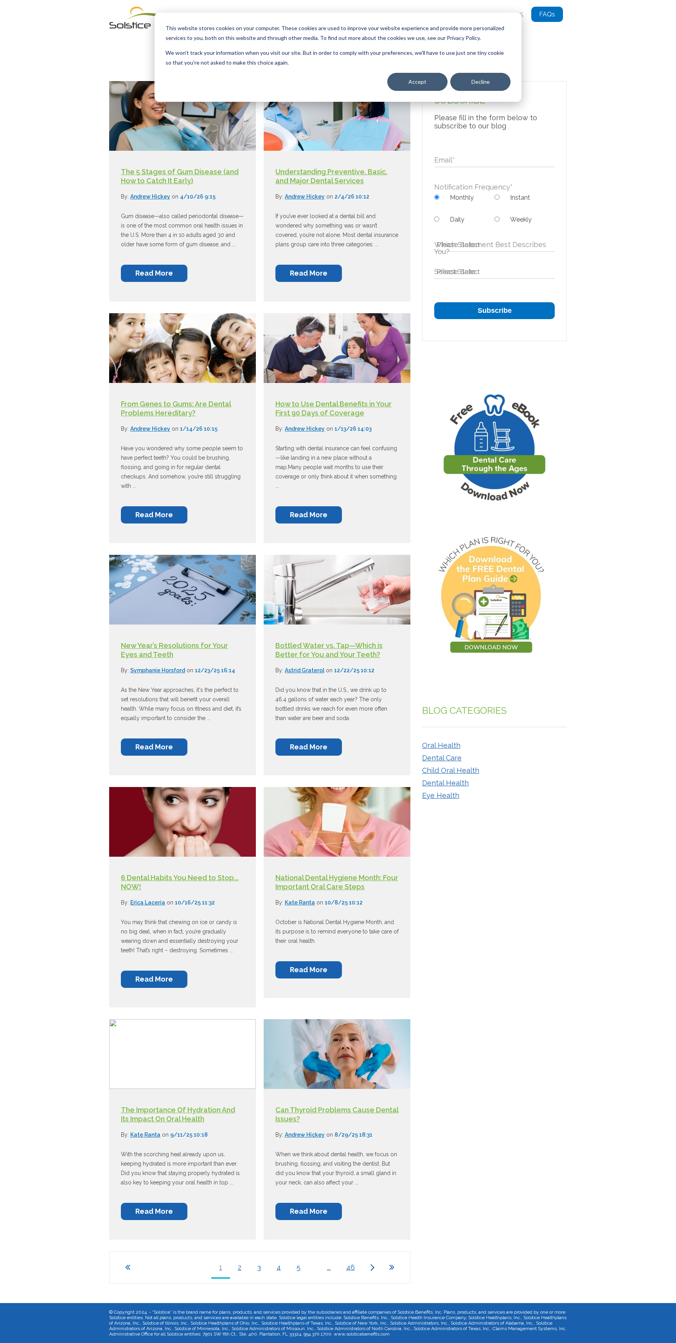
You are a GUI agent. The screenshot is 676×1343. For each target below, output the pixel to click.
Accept (417, 81)
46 (350, 1267)
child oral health (450, 770)
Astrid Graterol (304, 670)
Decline (480, 81)
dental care (442, 758)
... (329, 1267)
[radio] (464, 198)
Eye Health (440, 795)
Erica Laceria (147, 902)
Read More (154, 273)
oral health (441, 745)
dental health (445, 783)
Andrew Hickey (150, 196)
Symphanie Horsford (157, 670)
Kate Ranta (300, 902)
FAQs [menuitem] (547, 14)
